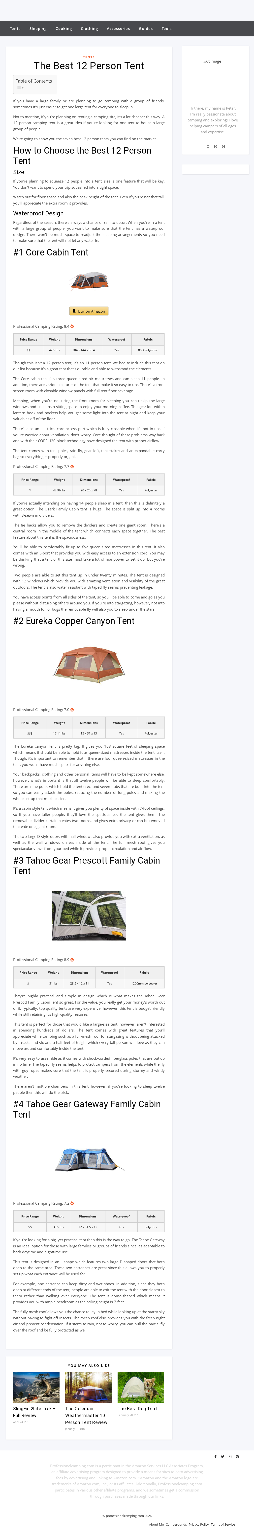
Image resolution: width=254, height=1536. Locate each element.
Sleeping (38, 28)
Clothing (89, 28)
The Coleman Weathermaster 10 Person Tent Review (86, 1415)
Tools (167, 28)
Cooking (64, 28)
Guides (146, 28)
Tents (15, 28)
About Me (156, 1524)
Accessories (118, 28)
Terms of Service (223, 1524)
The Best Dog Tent (137, 1408)
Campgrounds (176, 1524)
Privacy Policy (199, 1524)
